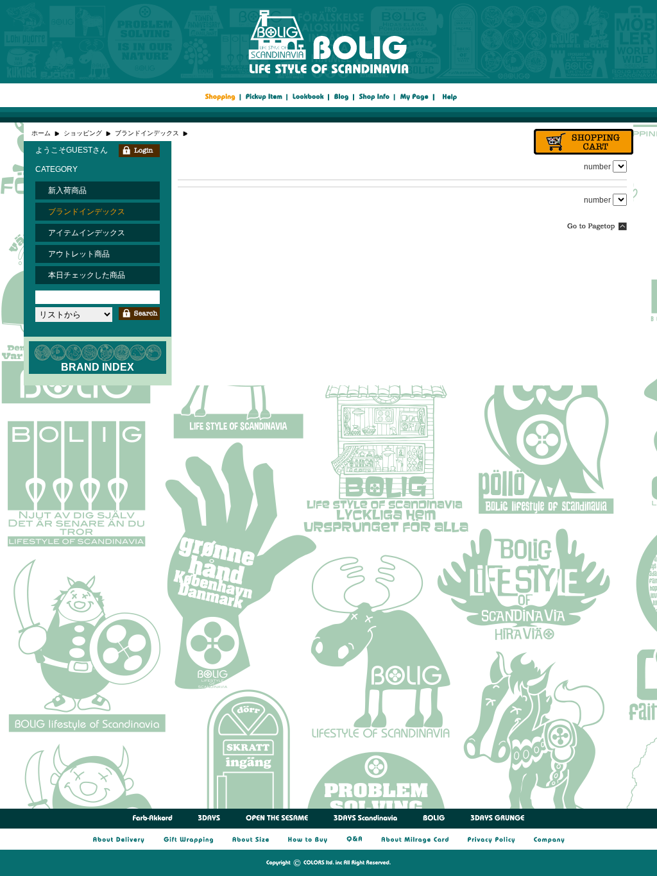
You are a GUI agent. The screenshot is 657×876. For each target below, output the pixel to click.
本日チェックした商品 (86, 275)
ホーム (41, 133)
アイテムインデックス (86, 232)
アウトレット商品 (79, 253)
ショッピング (83, 133)
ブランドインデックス (147, 133)
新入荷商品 (67, 190)
